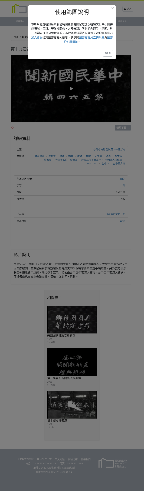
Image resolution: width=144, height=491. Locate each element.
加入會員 (36, 37)
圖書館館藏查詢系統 (91, 37)
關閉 (108, 53)
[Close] (112, 8)
